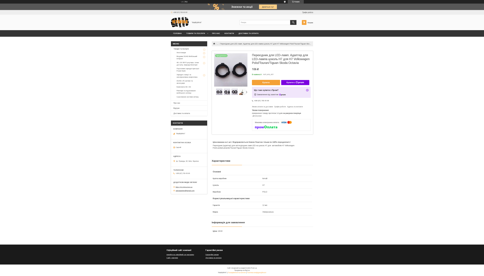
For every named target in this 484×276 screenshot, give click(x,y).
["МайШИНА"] (180, 27)
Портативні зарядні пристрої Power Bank (188, 70)
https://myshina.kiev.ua (184, 187)
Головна (177, 33)
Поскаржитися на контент (237, 272)
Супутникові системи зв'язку (188, 97)
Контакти (229, 33)
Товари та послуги (195, 33)
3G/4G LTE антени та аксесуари (185, 82)
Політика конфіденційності (256, 272)
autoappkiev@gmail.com (185, 191)
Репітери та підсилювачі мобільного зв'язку (186, 92)
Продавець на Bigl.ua (242, 270)
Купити (266, 82)
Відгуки (176, 108)
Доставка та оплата (248, 33)
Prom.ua (254, 268)
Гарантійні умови (212, 255)
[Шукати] (293, 22)
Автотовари (181, 53)
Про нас (216, 33)
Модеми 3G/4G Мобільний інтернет (187, 57)
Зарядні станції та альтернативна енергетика (187, 76)
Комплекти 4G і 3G (184, 87)
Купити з (290, 82)
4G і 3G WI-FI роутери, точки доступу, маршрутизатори (188, 64)
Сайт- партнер (172, 258)
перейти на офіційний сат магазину (180, 255)
